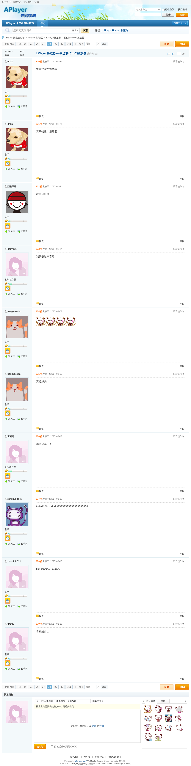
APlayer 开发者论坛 (14, 37)
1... (30, 44)
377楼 (39, 499)
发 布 (40, 746)
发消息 (24, 106)
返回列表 (9, 44)
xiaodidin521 (14, 561)
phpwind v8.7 (81, 761)
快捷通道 (178, 23)
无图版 (87, 757)
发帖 (182, 44)
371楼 (39, 124)
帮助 (36, 2)
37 (43, 44)
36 (37, 44)
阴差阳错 (11, 186)
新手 (7, 92)
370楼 (39, 61)
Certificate (91, 761)
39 (55, 44)
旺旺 (163, 701)
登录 (168, 14)
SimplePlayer (111, 30)
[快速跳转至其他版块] (3, 37)
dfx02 (10, 61)
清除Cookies (114, 757)
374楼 (39, 311)
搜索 (85, 30)
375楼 (39, 374)
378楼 (39, 561)
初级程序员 (10, 279)
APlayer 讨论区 (35, 37)
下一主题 (172, 54)
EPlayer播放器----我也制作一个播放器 (65, 37)
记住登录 (169, 9)
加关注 (11, 106)
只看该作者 (178, 61)
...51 (69, 44)
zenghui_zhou (14, 499)
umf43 (10, 624)
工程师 (10, 436)
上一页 (22, 44)
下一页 (78, 44)
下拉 (158, 9)
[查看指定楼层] (183, 53)
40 (62, 44)
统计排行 (28, 2)
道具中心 (17, 2)
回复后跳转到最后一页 (65, 746)
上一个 (143, 701)
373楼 (39, 249)
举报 (182, 116)
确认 (104, 44)
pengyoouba (14, 311)
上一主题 (168, 54)
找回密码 (182, 9)
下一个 (186, 701)
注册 (182, 14)
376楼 (39, 436)
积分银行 (6, 2)
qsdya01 (12, 249)
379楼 (39, 624)
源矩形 (124, 30)
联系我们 (74, 757)
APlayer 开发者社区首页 (19, 23)
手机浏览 (99, 757)
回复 (166, 44)
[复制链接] (92, 53)
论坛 (42, 23)
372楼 (39, 186)
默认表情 (150, 701)
